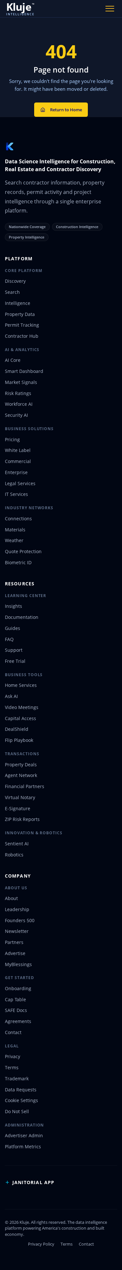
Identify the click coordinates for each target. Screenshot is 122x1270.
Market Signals (21, 382)
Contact (13, 1032)
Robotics (14, 855)
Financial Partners (24, 786)
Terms (12, 1067)
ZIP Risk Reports (22, 819)
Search (12, 292)
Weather (14, 540)
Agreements (18, 1021)
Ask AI (11, 696)
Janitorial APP (33, 1182)
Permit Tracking (22, 325)
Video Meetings (21, 707)
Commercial (18, 461)
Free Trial (15, 661)
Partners (14, 942)
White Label (18, 450)
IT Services (16, 494)
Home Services (21, 685)
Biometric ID (18, 562)
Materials (15, 529)
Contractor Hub (21, 336)
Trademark (17, 1078)
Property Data (20, 314)
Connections (18, 518)
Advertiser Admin (24, 1135)
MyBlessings (18, 964)
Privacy (12, 1056)
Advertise (15, 953)
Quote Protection (23, 551)
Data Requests (20, 1089)
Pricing (12, 439)
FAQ (9, 639)
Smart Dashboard (24, 371)
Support (13, 650)
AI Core (12, 360)
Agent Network (21, 775)
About (11, 898)
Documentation (21, 617)
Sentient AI (17, 843)
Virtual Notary (20, 797)
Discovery (15, 281)
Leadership (17, 909)
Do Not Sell (17, 1111)
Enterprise (16, 472)
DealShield (16, 729)
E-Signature (17, 808)
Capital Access (20, 718)
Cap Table (15, 999)
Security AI (16, 415)
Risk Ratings (18, 393)
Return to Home (66, 110)
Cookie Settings (21, 1100)
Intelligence (17, 303)
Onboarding (18, 988)
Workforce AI (19, 404)
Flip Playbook (19, 740)
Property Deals (21, 764)
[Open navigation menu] (110, 8)
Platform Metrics (23, 1146)
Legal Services (20, 483)
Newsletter (17, 931)
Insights (13, 606)
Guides (12, 628)
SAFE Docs (16, 1010)
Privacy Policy (41, 1244)
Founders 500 (19, 920)
